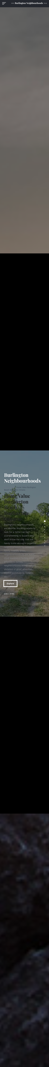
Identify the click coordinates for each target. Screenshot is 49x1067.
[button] (4, 3)
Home (7, 487)
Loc (13, 487)
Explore (10, 583)
